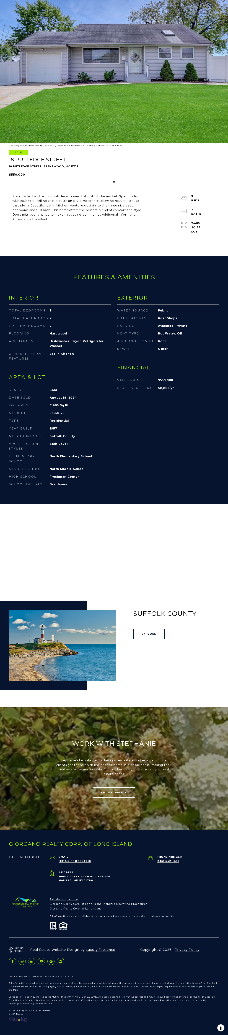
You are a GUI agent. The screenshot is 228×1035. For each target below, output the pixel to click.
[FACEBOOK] (12, 961)
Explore (149, 633)
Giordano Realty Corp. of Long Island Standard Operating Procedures (98, 904)
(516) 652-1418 (168, 861)
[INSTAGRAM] (22, 961)
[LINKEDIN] (31, 961)
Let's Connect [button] (114, 792)
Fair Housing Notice (64, 899)
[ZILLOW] (60, 961)
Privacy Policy (187, 950)
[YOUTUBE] (41, 961)
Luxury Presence (100, 950)
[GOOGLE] (51, 961)
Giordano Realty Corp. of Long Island (76, 908)
